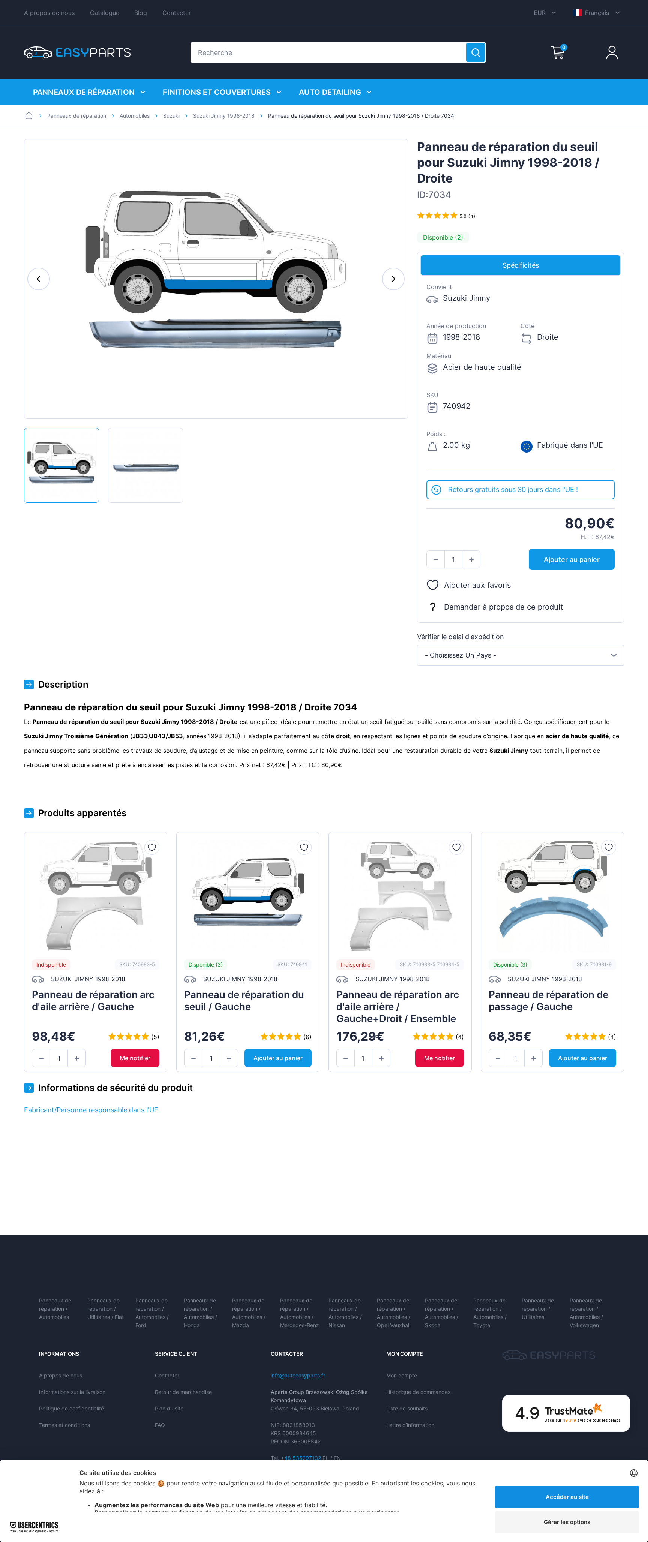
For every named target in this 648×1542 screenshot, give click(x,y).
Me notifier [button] (135, 1058)
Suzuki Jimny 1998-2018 (224, 115)
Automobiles (135, 115)
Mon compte (401, 1375)
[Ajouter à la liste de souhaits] (151, 847)
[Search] (475, 52)
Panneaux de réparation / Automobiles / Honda (200, 1312)
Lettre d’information (410, 1425)
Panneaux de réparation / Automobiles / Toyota (490, 1312)
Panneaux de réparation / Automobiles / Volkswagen (586, 1312)
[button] (435, 560)
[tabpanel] (520, 378)
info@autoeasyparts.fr (298, 1375)
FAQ (160, 1425)
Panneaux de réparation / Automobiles (55, 1308)
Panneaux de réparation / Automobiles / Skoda (441, 1312)
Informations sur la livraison (72, 1392)
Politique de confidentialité (71, 1408)
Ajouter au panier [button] (572, 559)
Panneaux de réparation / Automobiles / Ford (152, 1312)
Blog (140, 12)
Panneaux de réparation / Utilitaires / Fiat (105, 1308)
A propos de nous (49, 12)
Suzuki (171, 115)
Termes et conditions (64, 1425)
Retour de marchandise (183, 1392)
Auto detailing (330, 92)
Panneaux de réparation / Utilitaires (538, 1308)
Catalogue (104, 12)
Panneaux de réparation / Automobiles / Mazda (249, 1312)
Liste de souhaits (407, 1408)
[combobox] (520, 655)
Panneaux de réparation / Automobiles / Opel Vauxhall (393, 1312)
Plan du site (169, 1408)
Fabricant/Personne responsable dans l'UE (91, 1110)
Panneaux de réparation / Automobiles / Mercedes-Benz (299, 1312)
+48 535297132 (301, 1458)
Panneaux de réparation (84, 92)
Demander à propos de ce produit (503, 606)
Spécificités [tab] (520, 265)
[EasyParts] (77, 52)
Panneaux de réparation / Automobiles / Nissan (345, 1312)
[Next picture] (393, 279)
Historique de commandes (418, 1392)
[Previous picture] (38, 279)
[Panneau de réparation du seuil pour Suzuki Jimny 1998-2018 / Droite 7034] (61, 465)
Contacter (176, 12)
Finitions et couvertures (217, 92)
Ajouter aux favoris (477, 585)
